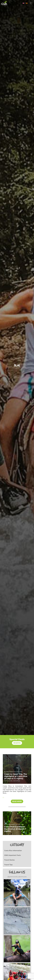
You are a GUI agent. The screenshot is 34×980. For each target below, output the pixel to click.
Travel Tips (8, 865)
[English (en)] (23, 3)
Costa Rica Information (13, 850)
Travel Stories (9, 860)
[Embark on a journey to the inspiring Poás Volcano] (17, 920)
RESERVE (17, 743)
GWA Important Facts (12, 855)
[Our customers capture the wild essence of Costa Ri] (17, 948)
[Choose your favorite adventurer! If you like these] (17, 892)
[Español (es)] (27, 3)
